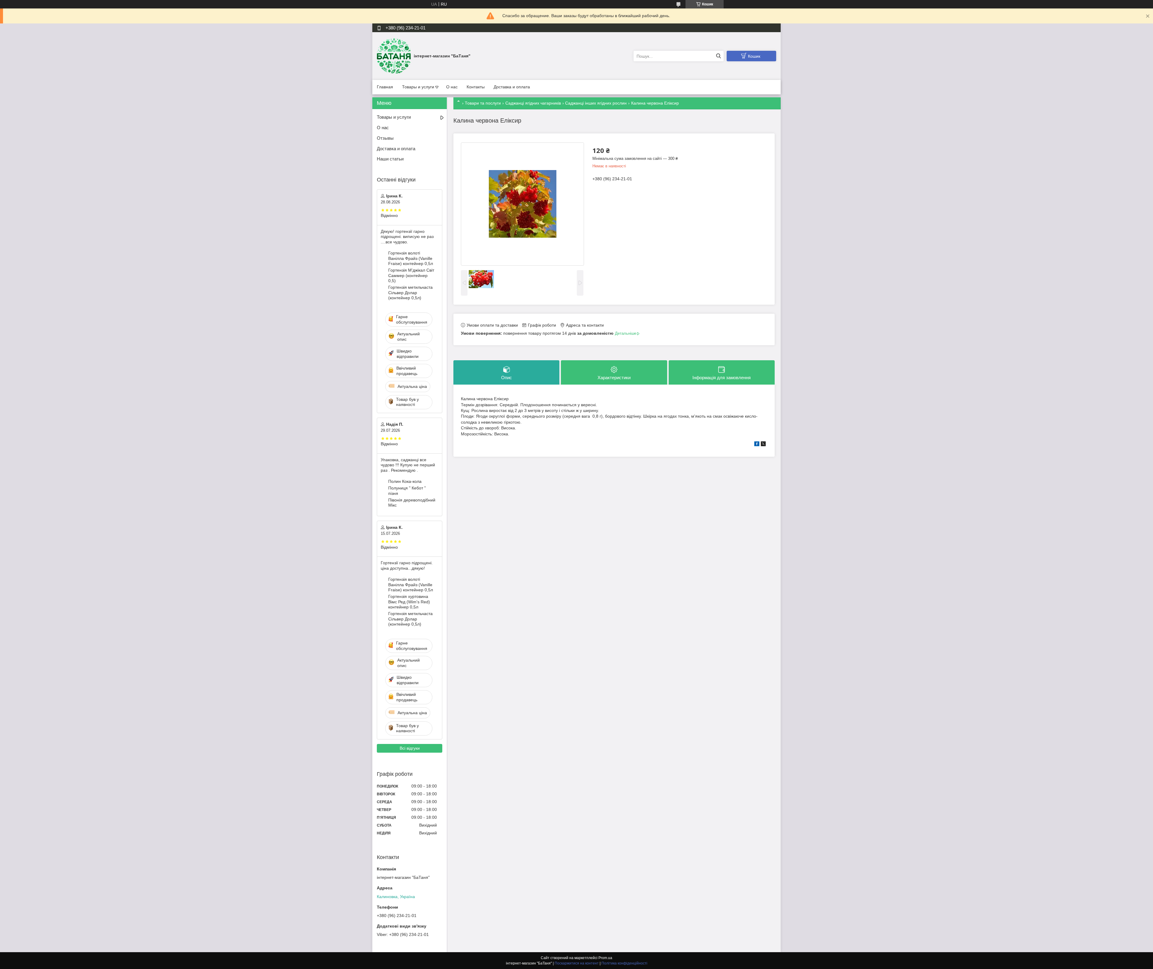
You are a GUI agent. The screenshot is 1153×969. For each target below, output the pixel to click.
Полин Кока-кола (405, 481)
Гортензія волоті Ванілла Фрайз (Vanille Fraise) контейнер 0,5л (410, 258)
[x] (763, 444)
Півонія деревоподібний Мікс (411, 503)
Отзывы (385, 138)
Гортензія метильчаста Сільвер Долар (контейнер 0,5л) (410, 292)
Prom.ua (605, 958)
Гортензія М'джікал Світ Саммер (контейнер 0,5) (411, 275)
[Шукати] (718, 56)
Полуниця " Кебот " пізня (407, 491)
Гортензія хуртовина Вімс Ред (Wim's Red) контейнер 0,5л (409, 601)
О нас (452, 86)
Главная (385, 86)
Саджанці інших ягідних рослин (596, 103)
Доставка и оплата (512, 86)
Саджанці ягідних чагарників (533, 103)
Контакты (476, 86)
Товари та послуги (483, 103)
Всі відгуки (410, 748)
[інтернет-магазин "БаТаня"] (394, 55)
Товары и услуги (418, 86)
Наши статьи (390, 158)
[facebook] (756, 444)
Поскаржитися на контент (577, 963)
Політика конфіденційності (624, 963)
